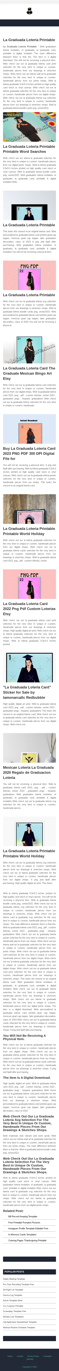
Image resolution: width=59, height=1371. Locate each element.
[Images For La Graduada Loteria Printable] (29, 205)
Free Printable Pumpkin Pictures (24, 1222)
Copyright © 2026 (29, 1367)
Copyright (47, 1356)
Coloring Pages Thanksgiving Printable (27, 1240)
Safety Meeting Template (14, 1279)
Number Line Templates (13, 1317)
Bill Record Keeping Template (22, 1216)
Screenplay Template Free (14, 1311)
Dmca (10, 1356)
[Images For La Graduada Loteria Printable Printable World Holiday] (29, 509)
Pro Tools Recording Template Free (18, 1284)
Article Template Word (12, 1300)
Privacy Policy (33, 1356)
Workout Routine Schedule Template (19, 1327)
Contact (20, 1356)
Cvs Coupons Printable (13, 1306)
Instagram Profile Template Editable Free (28, 1228)
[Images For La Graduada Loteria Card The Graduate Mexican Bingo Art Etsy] (29, 348)
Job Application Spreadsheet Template (20, 1322)
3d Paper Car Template (13, 1290)
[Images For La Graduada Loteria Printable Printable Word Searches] (29, 127)
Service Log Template (12, 1295)
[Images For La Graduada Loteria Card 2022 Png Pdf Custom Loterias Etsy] (29, 584)
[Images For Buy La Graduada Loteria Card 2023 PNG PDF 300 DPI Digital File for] (29, 429)
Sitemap (29, 1359)
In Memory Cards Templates (22, 1234)
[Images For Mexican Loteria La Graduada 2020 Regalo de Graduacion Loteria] (29, 748)
